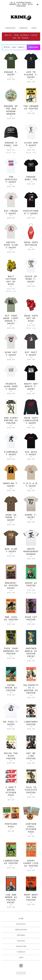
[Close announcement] (37, 4)
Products (10, 28)
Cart (34, 28)
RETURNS (21, 935)
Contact (23, 28)
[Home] (21, 16)
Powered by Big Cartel (21, 973)
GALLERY (21, 941)
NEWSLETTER (21, 930)
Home (21, 919)
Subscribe (33, 47)
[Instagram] (21, 965)
